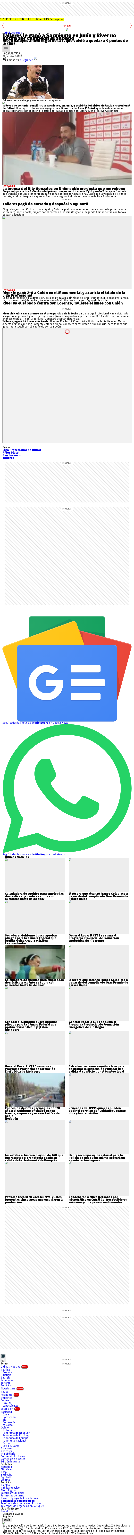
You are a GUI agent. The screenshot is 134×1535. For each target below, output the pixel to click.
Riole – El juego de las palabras (19, 1498)
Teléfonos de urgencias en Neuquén (22, 1506)
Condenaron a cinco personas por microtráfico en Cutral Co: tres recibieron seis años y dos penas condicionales (98, 1199)
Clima (5, 1414)
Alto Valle (6, 1469)
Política (5, 1370)
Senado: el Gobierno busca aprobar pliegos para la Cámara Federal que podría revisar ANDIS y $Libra (31, 938)
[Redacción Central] (6, 45)
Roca (4, 1472)
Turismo (5, 1383)
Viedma (5, 1480)
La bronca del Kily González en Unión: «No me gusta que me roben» (64, 188)
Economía (7, 1380)
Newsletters (12, 1388)
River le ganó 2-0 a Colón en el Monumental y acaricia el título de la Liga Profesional (63, 294)
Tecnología (9, 1422)
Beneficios (7, 1511)
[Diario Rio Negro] (3, 1523)
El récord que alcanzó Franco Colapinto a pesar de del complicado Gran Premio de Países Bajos (98, 896)
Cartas (6, 1443)
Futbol (6, 32)
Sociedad (6, 1412)
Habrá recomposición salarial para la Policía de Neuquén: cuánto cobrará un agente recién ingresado (97, 1157)
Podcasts (6, 1451)
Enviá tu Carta (10, 1446)
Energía (5, 1377)
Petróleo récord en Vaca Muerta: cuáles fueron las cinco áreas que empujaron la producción (34, 1199)
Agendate (9, 1394)
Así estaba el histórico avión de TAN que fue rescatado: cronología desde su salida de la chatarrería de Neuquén (34, 1157)
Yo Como (7, 1425)
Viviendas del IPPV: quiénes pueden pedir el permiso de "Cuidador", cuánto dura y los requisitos (97, 1110)
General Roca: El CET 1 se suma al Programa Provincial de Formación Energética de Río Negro (94, 938)
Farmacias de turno (12, 1495)
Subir (7, 1519)
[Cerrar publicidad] (3, 1356)
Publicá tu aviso (10, 1487)
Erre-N (6, 1403)
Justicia (6, 1375)
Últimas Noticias (14, 1366)
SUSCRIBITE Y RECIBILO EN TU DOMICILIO (32, 19)
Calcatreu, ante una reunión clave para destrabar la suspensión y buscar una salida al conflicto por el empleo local (96, 1069)
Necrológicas (9, 1490)
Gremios (7, 1372)
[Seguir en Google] (3, 103)
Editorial (7, 1430)
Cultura (5, 1400)
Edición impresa (10, 1461)
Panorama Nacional (14, 1440)
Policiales (6, 1448)
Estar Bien (10, 1408)
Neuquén (6, 1467)
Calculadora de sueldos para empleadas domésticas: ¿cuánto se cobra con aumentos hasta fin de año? (34, 896)
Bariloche (6, 1474)
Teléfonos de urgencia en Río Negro (22, 1503)
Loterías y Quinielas (13, 1493)
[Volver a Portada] (67, 25)
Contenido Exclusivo (13, 1456)
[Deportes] (67, 29)
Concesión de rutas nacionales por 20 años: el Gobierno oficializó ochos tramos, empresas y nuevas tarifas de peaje (32, 1112)
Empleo (5, 1485)
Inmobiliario (8, 1454)
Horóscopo (9, 1417)
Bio (4, 1420)
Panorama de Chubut (15, 1438)
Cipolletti (6, 1477)
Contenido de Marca (13, 1459)
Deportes (16, 32)
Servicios (6, 1385)
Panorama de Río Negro (16, 1435)
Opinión (5, 1427)
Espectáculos (10, 1405)
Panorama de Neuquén (16, 1433)
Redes (4, 1391)
